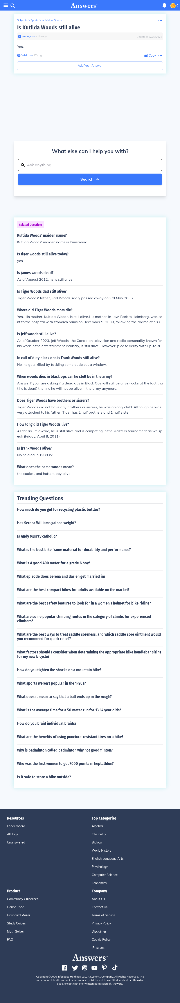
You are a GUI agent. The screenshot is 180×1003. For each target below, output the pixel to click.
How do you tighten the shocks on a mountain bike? (59, 669)
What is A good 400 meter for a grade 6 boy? (53, 563)
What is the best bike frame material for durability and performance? (74, 549)
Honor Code (15, 907)
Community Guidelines (22, 899)
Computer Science (105, 875)
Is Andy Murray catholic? (37, 536)
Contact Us (100, 907)
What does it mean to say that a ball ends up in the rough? (64, 696)
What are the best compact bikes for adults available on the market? (73, 589)
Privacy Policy (101, 923)
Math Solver (15, 931)
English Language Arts (108, 859)
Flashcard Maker (18, 915)
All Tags (12, 834)
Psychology (100, 867)
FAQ (10, 940)
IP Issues (98, 948)
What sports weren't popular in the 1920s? (51, 683)
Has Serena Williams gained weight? (46, 522)
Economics (99, 883)
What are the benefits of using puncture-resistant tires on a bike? (70, 736)
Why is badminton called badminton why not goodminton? (65, 750)
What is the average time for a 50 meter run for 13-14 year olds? (69, 710)
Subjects (22, 20)
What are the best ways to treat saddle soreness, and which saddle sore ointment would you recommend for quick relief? (89, 636)
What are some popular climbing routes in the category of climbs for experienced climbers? (84, 618)
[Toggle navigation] (6, 5)
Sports (34, 20)
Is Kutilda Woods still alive (48, 27)
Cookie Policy (101, 940)
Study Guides (16, 923)
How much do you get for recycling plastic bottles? (58, 509)
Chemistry (99, 834)
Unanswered (16, 842)
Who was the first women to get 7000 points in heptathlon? (65, 763)
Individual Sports (52, 20)
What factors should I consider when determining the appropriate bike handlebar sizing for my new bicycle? (89, 654)
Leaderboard (16, 826)
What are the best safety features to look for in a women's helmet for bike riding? (84, 603)
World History (101, 850)
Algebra (97, 826)
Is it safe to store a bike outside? (44, 777)
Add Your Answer (90, 66)
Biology (97, 842)
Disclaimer (99, 931)
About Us (98, 899)
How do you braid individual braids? (46, 723)
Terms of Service (103, 915)
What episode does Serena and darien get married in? (61, 576)
